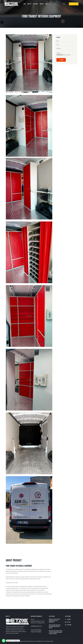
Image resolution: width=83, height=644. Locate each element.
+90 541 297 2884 (36, 632)
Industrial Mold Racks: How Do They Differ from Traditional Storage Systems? (55, 632)
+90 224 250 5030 (36, 630)
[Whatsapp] (3, 640)
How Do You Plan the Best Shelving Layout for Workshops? (54, 621)
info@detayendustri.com (36, 626)
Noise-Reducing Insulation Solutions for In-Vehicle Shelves (54, 626)
